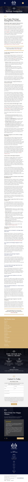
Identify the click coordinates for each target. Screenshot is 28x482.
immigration (7, 32)
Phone (5, 388)
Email (15, 388)
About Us (14, 464)
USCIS (15, 58)
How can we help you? (7, 393)
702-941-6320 (14, 452)
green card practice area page (18, 240)
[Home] (13, 3)
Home (14, 462)
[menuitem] (6, 320)
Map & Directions (14, 459)
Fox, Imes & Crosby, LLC (7, 30)
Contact (14, 467)
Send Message (14, 404)
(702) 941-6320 (19, 311)
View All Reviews (20, 438)
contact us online (13, 312)
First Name (6, 386)
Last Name (16, 386)
